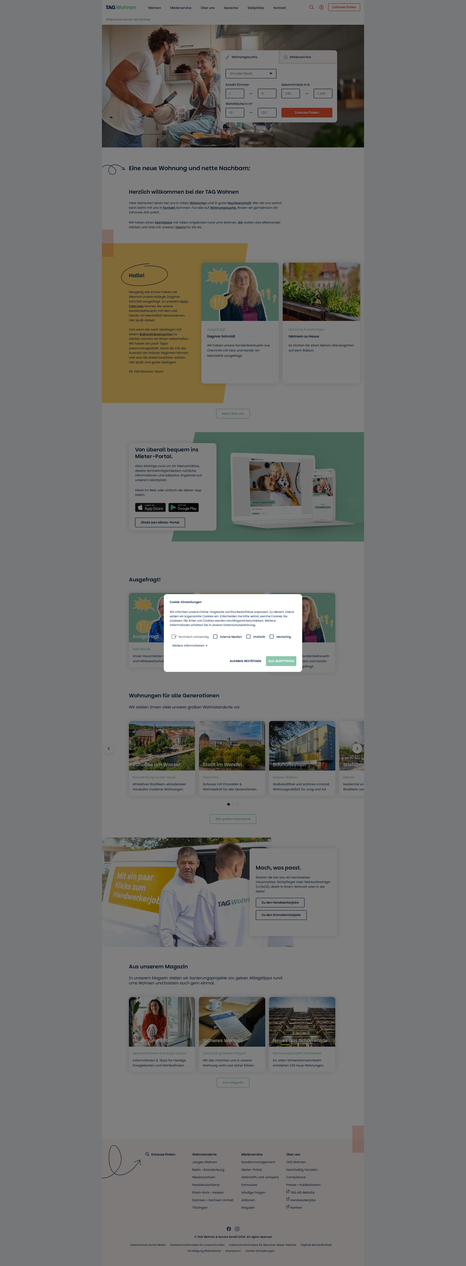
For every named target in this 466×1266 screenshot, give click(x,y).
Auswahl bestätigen (245, 661)
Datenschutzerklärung (239, 625)
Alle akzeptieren (281, 661)
